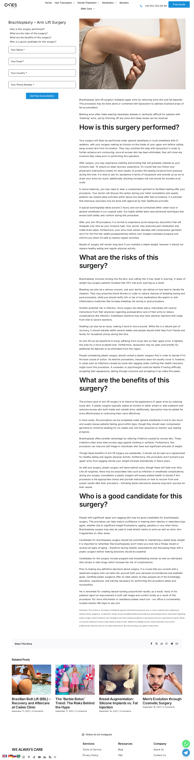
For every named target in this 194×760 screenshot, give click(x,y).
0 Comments (37, 711)
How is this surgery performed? (27, 29)
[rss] (50, 757)
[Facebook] (151, 644)
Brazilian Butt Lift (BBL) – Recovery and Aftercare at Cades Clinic (31, 703)
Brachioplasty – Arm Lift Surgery (37, 22)
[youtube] (39, 757)
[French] (8, 755)
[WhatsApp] (166, 644)
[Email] (176, 644)
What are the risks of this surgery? (29, 33)
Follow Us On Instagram (99, 734)
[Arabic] (19, 755)
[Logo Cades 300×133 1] (10, 4)
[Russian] (15, 755)
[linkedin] (44, 757)
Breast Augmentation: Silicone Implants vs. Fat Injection (118, 703)
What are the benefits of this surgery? (30, 37)
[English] (4, 755)
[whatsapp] (55, 757)
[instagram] (23, 757)
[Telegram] (171, 644)
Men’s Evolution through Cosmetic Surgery (162, 701)
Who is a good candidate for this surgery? (33, 41)
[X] (156, 644)
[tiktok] (34, 757)
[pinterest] (29, 757)
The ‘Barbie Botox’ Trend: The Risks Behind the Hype (74, 703)
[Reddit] (161, 644)
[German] (11, 755)
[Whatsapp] (186, 744)
